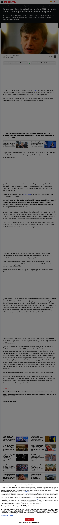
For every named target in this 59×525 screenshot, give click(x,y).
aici (37, 499)
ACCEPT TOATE (29, 519)
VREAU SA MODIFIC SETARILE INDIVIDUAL (29, 522)
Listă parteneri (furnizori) (7, 515)
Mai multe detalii (26, 491)
